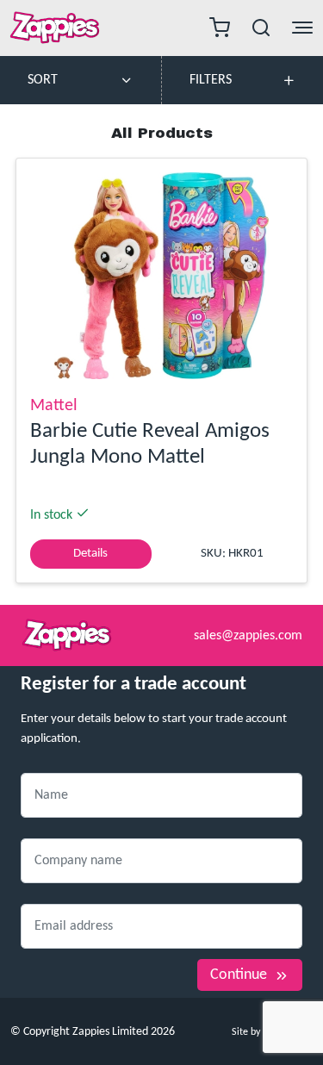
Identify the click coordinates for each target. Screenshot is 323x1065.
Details (90, 553)
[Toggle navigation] (219, 28)
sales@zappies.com (248, 636)
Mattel (54, 405)
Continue (238, 975)
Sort (43, 80)
